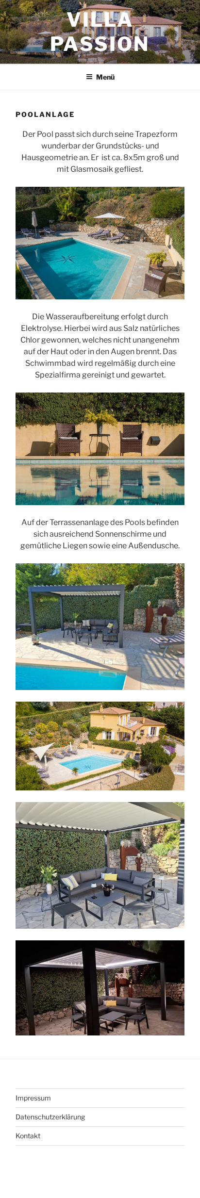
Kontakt (28, 1136)
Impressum (33, 1098)
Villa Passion (100, 32)
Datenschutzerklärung (50, 1117)
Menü (105, 77)
